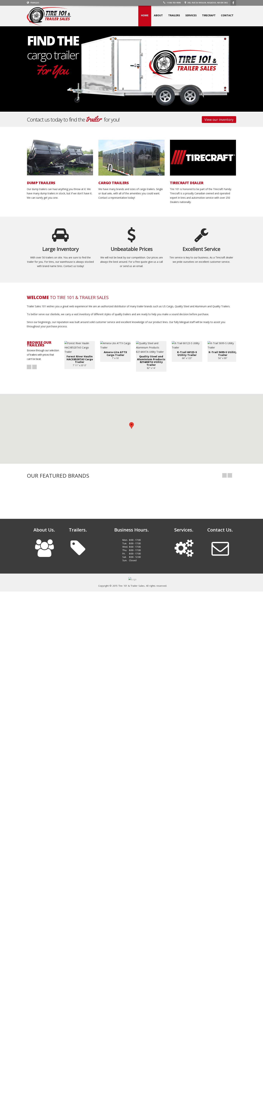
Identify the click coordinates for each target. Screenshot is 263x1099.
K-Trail (49, 496)
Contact (227, 15)
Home (144, 15)
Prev (29, 367)
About (158, 15)
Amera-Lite (210, 496)
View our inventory (218, 119)
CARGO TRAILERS (113, 183)
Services (191, 15)
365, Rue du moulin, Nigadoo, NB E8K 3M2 (207, 2)
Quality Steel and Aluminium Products (178, 496)
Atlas (82, 496)
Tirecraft (209, 15)
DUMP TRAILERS (41, 183)
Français (34, 2)
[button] (131, 425)
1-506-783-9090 (173, 2)
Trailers (174, 15)
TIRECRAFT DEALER (186, 183)
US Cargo (114, 496)
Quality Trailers (146, 496)
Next (34, 367)
